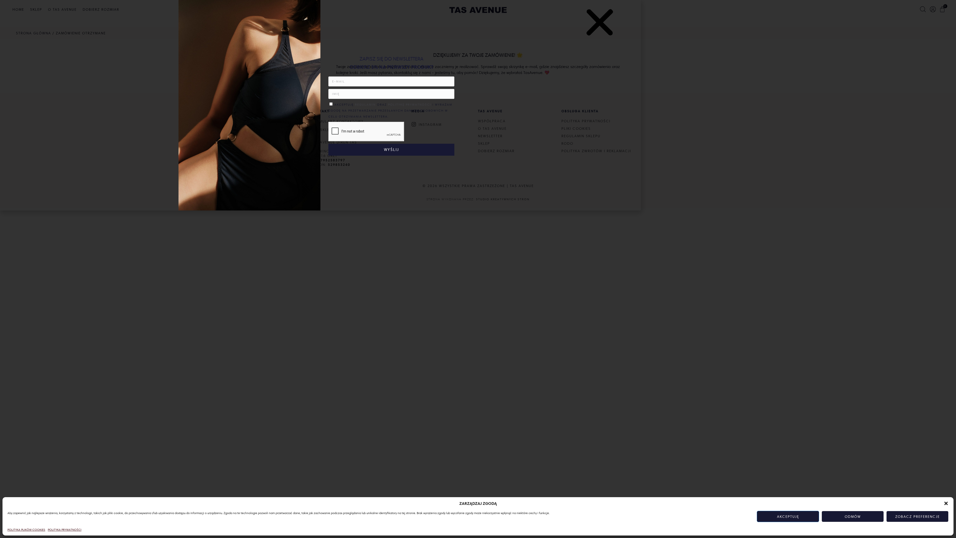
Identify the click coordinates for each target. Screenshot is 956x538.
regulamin (365, 104)
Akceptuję (788, 516)
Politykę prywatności (410, 104)
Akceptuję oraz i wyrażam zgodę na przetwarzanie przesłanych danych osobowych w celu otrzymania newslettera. (390, 110)
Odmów (853, 516)
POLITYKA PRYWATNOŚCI (64, 530)
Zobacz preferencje (917, 516)
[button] (946, 503)
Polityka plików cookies (26, 530)
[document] (478, 269)
